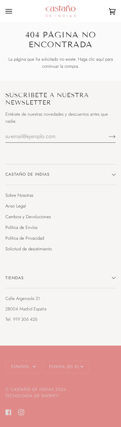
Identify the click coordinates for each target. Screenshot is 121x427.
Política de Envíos (21, 227)
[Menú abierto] (15, 11)
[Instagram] (21, 412)
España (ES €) (64, 367)
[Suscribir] (107, 136)
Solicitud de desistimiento (28, 249)
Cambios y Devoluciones (28, 216)
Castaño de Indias (32, 389)
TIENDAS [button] (14, 278)
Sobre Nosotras (19, 195)
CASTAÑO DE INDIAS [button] (27, 174)
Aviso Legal (15, 206)
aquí (100, 59)
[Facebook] (8, 412)
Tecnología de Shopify (31, 396)
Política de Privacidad (24, 238)
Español (21, 367)
